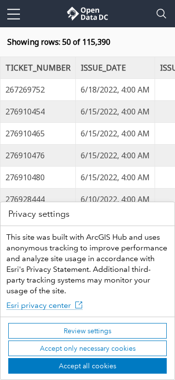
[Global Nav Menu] (13, 13)
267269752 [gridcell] (25, 89)
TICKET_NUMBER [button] (37, 67)
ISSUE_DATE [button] (103, 67)
